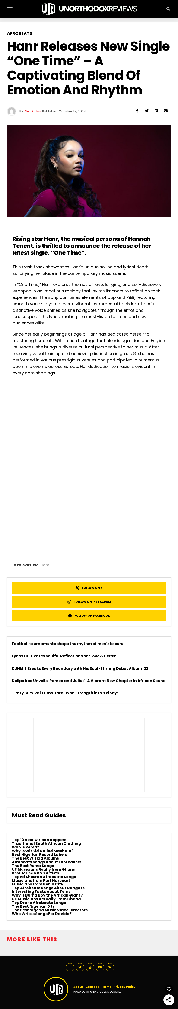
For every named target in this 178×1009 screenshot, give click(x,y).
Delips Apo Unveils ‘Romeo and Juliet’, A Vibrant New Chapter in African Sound (89, 680)
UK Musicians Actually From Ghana (46, 899)
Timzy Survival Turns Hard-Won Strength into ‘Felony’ (65, 693)
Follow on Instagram (92, 602)
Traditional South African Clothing (46, 843)
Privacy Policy (125, 987)
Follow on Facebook (92, 616)
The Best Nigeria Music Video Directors (50, 910)
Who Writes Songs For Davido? (42, 913)
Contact (92, 987)
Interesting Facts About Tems (41, 891)
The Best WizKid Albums (35, 858)
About (78, 987)
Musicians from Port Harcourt (41, 880)
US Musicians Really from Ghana (44, 869)
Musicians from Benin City (37, 884)
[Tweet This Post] (147, 111)
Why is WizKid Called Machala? (42, 851)
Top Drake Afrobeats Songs (39, 902)
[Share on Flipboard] (156, 111)
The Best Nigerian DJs (33, 906)
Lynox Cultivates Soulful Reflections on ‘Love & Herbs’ (64, 656)
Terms (106, 987)
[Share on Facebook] (137, 111)
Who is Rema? (25, 847)
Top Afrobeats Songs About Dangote (48, 888)
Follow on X (92, 588)
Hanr (45, 565)
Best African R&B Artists (35, 873)
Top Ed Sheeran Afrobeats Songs (44, 876)
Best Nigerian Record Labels (39, 854)
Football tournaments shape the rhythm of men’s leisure (67, 643)
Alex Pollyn (32, 111)
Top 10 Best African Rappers (39, 839)
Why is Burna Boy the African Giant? (47, 895)
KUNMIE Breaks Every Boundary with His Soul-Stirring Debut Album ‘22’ (80, 668)
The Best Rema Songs (33, 865)
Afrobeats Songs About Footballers (46, 862)
